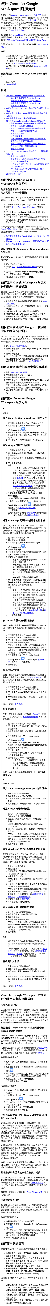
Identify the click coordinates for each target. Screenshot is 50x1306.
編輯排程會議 (36, 610)
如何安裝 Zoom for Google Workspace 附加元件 (25, 96)
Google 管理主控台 (9, 229)
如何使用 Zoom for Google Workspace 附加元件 (25, 121)
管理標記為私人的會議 (22, 486)
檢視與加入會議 (17, 134)
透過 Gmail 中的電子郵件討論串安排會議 (28, 128)
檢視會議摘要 (16, 136)
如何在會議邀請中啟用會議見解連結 (21, 118)
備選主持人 (43, 1048)
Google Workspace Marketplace (24, 207)
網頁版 (6, 413)
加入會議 (18, 704)
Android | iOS (8, 783)
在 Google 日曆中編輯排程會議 (24, 131)
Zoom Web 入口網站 (18, 372)
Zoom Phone (18, 35)
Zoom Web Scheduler (33, 677)
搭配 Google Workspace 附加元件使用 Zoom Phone (25, 40)
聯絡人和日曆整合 (18, 30)
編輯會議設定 (33, 515)
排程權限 (20, 478)
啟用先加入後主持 (27, 508)
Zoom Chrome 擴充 (34, 1192)
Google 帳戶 (11, 84)
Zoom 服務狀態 (37, 1183)
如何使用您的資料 (13, 174)
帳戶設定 (31, 513)
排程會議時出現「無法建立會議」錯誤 (27, 169)
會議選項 (25, 899)
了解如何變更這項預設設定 (25, 63)
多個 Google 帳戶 (18, 156)
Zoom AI (36, 714)
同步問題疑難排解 (18, 171)
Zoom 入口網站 (31, 20)
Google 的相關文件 (34, 361)
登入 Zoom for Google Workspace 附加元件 (28, 123)
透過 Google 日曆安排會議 (22, 126)
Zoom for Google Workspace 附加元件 (26, 15)
